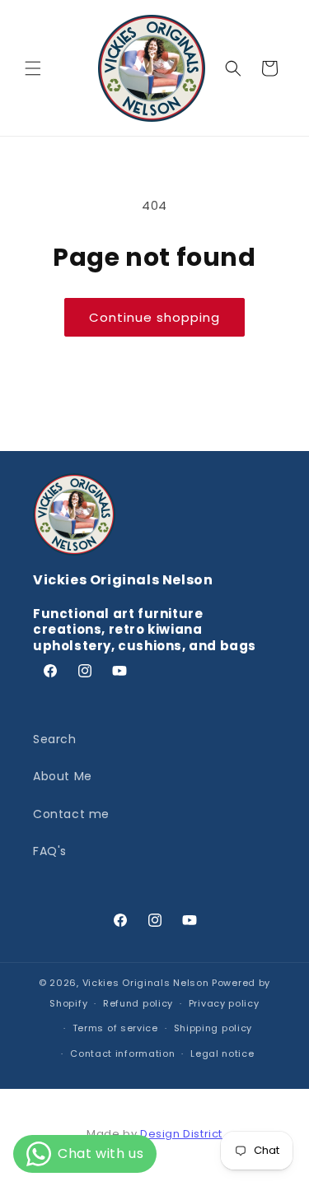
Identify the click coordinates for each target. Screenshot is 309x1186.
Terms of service (115, 1028)
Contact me (71, 814)
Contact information (122, 1053)
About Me (62, 776)
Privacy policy (224, 1003)
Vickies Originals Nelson (145, 982)
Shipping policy (213, 1028)
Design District (181, 1134)
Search (55, 739)
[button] (33, 68)
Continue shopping (154, 317)
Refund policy (138, 1003)
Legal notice (222, 1053)
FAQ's (50, 851)
